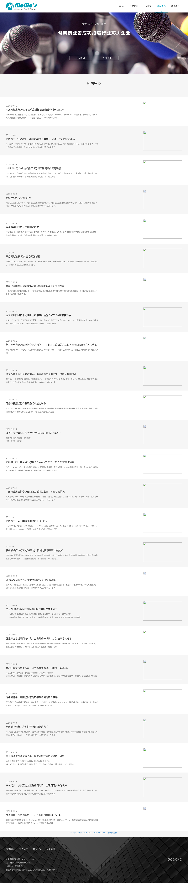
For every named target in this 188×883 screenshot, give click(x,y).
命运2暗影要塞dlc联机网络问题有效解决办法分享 (31, 609)
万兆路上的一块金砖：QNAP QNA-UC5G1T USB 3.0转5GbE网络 (40, 462)
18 (94, 833)
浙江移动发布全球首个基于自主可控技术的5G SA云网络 (35, 756)
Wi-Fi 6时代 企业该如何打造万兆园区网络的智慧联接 (33, 168)
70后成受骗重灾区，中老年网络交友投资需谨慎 (31, 580)
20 (99, 833)
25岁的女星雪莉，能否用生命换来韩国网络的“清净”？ (34, 433)
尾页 (115, 833)
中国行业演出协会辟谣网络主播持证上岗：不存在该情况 (35, 491)
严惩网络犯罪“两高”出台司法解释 (23, 256)
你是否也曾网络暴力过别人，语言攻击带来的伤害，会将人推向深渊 (41, 374)
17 (91, 833)
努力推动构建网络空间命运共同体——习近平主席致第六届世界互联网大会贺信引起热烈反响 (52, 345)
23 (106, 833)
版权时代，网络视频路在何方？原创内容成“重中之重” (33, 815)
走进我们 (10, 848)
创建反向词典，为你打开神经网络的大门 (27, 726)
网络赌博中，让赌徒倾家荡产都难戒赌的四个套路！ (33, 697)
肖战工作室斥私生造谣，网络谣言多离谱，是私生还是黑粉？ (37, 668)
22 (104, 833)
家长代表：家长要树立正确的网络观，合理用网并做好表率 (36, 785)
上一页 (79, 833)
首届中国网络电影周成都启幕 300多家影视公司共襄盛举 (35, 286)
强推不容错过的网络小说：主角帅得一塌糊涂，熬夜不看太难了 (39, 638)
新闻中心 (37, 848)
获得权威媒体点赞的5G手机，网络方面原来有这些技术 (34, 550)
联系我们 (50, 848)
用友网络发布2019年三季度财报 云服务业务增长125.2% (35, 109)
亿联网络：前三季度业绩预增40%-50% (26, 521)
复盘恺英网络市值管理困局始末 (22, 227)
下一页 (110, 833)
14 (84, 833)
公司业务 (23, 848)
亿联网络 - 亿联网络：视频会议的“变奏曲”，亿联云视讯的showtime (41, 139)
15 (86, 833)
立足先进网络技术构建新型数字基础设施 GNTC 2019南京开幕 (38, 315)
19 (96, 833)
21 (101, 833)
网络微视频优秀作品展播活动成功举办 (26, 403)
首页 (75, 833)
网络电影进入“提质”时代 (18, 198)
